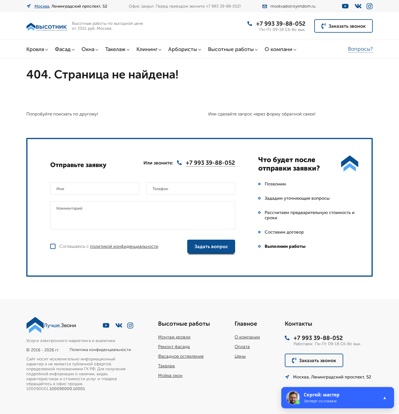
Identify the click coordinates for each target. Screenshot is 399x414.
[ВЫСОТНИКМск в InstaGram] (369, 6)
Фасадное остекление (181, 356)
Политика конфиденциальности (100, 349)
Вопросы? (360, 49)
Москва (41, 6)
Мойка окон (170, 375)
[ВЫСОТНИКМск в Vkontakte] (358, 6)
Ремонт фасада (174, 346)
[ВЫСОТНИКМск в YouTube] (345, 6)
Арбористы (182, 49)
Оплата (242, 346)
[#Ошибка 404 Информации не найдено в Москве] (46, 26)
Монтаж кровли (174, 337)
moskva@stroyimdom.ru (292, 6)
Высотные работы (231, 49)
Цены (240, 356)
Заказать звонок (347, 26)
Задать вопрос (211, 246)
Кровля (35, 49)
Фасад (63, 49)
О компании (247, 337)
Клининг (146, 49)
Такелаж (115, 49)
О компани (278, 49)
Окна (87, 49)
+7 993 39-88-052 (281, 23)
